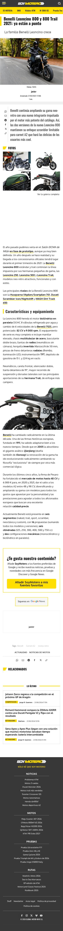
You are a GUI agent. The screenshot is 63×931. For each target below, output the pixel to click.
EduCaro (21, 721)
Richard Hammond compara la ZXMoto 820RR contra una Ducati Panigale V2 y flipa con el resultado (30, 713)
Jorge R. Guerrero (25, 702)
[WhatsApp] (5, 111)
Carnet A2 (30, 646)
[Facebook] (5, 124)
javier (33, 91)
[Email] (5, 115)
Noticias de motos (39, 652)
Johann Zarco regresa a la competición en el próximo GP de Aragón (29, 696)
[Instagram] (26, 915)
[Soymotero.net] (31, 761)
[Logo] (31, 3)
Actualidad (21, 652)
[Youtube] (41, 915)
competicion (10, 702)
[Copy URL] (5, 133)
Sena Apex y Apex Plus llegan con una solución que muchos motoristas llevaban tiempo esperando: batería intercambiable (31, 731)
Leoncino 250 (10, 275)
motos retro (43, 646)
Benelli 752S (44, 326)
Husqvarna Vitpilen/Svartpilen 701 (30, 294)
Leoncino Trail (45, 275)
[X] (5, 128)
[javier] (28, 91)
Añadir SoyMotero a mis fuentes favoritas (31, 583)
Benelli (50, 263)
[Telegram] (5, 119)
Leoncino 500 (27, 275)
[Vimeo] (36, 915)
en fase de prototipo (21, 251)
